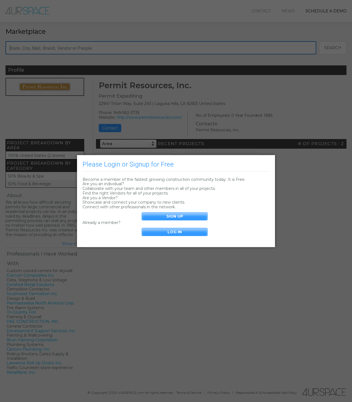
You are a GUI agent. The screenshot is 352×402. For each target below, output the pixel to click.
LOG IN (174, 231)
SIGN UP (174, 216)
